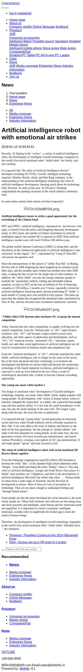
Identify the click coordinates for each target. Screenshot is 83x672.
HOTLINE (8, 652)
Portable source (43, 41)
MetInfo (24, 668)
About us (15, 23)
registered (24, 13)
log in (13, 13)
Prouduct (15, 30)
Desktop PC (17, 55)
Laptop (64, 55)
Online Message (44, 26)
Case (13, 58)
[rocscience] (41, 3)
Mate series (68, 48)
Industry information (22, 120)
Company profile (20, 26)
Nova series (51, 48)
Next (37, 542)
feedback (62, 26)
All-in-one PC (50, 55)
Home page (17, 19)
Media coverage (27, 65)
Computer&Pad (19, 51)
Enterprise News (50, 65)
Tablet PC (33, 55)
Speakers (61, 41)
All (11, 110)
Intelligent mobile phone (25, 48)
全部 (12, 34)
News (13, 62)
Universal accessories (24, 37)
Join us (14, 76)
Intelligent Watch (20, 41)
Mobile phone (18, 44)
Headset (74, 41)
